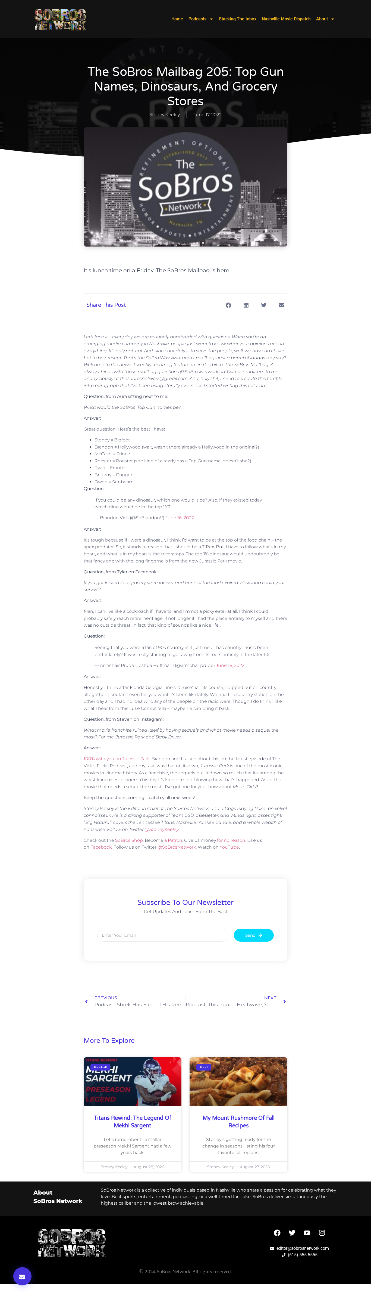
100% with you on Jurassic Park (117, 758)
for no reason (231, 840)
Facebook (101, 847)
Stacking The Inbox (237, 18)
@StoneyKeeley (162, 829)
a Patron (173, 840)
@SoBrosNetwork (177, 847)
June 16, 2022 (179, 517)
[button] (22, 1276)
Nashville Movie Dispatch (286, 18)
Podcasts (197, 18)
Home (177, 18)
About (322, 18)
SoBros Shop (129, 840)
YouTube (229, 847)
